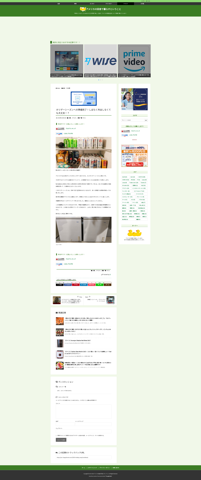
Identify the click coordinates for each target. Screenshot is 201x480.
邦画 (138, 216)
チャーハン (140, 197)
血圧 (124, 216)
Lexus (144, 180)
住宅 (124, 205)
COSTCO (142, 177)
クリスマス (139, 194)
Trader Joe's (133, 182)
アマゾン (125, 188)
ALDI (124, 177)
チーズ (124, 199)
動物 (124, 208)
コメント (58, 403)
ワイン (84, 118)
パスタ (142, 199)
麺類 (138, 219)
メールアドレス (79, 421)
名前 (57, 421)
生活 (64, 88)
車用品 (131, 216)
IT (138, 180)
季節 (132, 208)
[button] (53, 59)
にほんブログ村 (68, 133)
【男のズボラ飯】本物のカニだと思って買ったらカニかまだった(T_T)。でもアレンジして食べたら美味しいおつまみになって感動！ (88, 319)
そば (143, 185)
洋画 (142, 211)
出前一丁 (133, 205)
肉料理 (137, 214)
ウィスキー (125, 191)
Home (58, 88)
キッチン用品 (126, 194)
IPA (133, 180)
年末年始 (141, 208)
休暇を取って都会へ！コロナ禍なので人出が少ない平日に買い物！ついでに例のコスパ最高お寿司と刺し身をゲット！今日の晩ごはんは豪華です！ (88, 364)
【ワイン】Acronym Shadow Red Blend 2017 (78, 340)
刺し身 (142, 205)
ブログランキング (70, 128)
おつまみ (125, 185)
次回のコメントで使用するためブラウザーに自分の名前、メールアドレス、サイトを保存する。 (81, 435)
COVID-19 (125, 180)
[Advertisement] (100, 28)
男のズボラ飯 (127, 214)
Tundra (143, 182)
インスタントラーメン (138, 188)
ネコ (133, 199)
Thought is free (109, 476)
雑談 (79, 118)
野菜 (144, 216)
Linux (124, 182)
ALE (133, 177)
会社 (143, 202)
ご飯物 (135, 185)
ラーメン (125, 202)
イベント (74, 118)
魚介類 (125, 219)
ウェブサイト (59, 428)
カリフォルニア (139, 191)
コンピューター (127, 197)
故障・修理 (133, 211)
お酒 (69, 88)
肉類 (144, 214)
